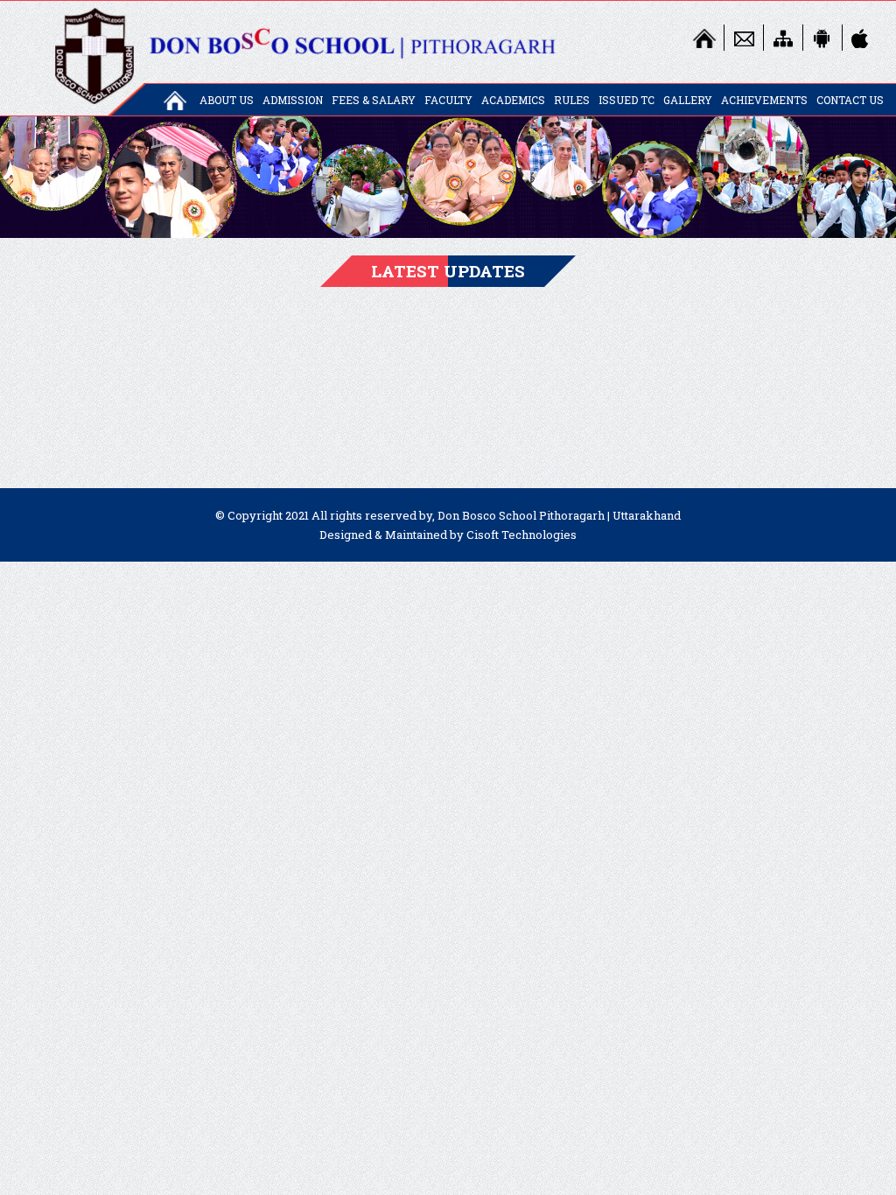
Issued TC (626, 100)
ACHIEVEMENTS (764, 100)
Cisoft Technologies (521, 534)
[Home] (704, 37)
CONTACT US (850, 100)
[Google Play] (822, 37)
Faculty (448, 100)
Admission (292, 100)
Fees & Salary (374, 100)
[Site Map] (783, 37)
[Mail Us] (743, 37)
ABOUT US (227, 100)
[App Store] (862, 37)
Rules (572, 100)
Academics (513, 100)
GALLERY (687, 100)
